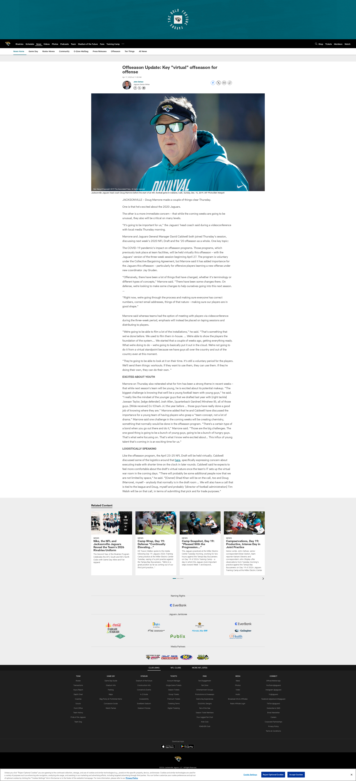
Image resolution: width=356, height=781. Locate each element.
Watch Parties (111, 708)
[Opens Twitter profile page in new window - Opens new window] (139, 88)
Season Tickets (173, 690)
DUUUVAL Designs (205, 703)
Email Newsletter (273, 712)
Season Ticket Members (205, 712)
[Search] (316, 44)
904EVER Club (204, 726)
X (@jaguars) (273, 694)
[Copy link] (230, 83)
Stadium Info (111, 685)
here (177, 460)
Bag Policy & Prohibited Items (111, 699)
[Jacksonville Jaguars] (178, 759)
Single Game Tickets (173, 685)
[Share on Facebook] (213, 84)
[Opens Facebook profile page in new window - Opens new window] (135, 88)
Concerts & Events (144, 690)
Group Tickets (174, 694)
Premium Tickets (173, 699)
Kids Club (204, 722)
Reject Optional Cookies (273, 774)
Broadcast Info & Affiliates (238, 699)
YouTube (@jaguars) (273, 685)
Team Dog (78, 722)
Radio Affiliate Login (237, 703)
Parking (111, 690)
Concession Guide (111, 703)
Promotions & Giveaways (204, 694)
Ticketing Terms (174, 703)
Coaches (78, 699)
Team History (78, 712)
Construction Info (144, 685)
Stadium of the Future (144, 681)
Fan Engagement (204, 681)
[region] (178, 775)
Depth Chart (78, 694)
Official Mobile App (273, 681)
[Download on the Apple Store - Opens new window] (168, 746)
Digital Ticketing (174, 708)
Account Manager (173, 681)
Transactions (78, 685)
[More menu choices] (123, 44)
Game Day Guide (111, 681)
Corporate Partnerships (273, 722)
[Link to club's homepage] (7, 43)
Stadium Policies (144, 708)
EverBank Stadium (144, 703)
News (238, 681)
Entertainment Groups (204, 690)
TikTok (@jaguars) (273, 703)
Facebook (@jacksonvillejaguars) (273, 699)
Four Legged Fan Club (205, 717)
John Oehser (139, 82)
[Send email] (224, 84)
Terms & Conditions (273, 731)
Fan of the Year (204, 708)
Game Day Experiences (204, 699)
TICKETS (173, 676)
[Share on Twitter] (218, 84)
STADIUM (144, 676)
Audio (238, 694)
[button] (174, 578)
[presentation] (264, 579)
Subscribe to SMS (273, 708)
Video (238, 690)
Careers (273, 717)
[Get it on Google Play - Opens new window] (187, 747)
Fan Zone (204, 685)
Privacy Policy (273, 726)
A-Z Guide (144, 694)
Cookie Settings (250, 774)
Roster (78, 681)
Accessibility (144, 699)
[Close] (351, 775)
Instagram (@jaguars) (273, 690)
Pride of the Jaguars (78, 717)
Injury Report (78, 690)
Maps (111, 694)
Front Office (78, 708)
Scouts (78, 703)
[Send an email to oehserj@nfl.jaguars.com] (143, 88)
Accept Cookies (296, 774)
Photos (238, 685)
